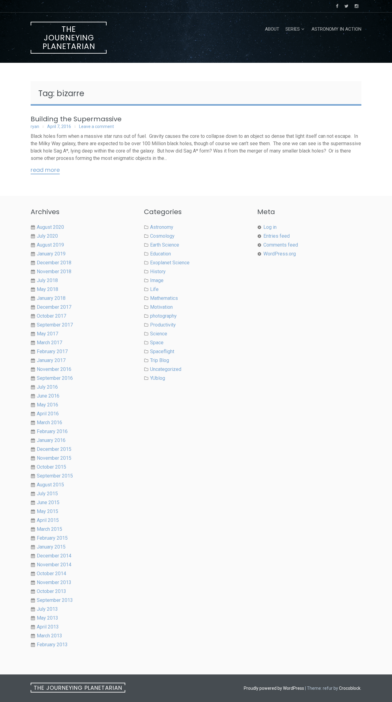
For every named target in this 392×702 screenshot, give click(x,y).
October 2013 (51, 591)
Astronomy (161, 227)
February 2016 (52, 431)
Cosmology (162, 236)
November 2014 (54, 565)
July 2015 (47, 493)
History (158, 271)
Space (157, 342)
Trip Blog (159, 360)
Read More (45, 170)
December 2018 (54, 263)
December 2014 (54, 556)
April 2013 (48, 627)
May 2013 (47, 618)
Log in (270, 227)
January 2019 (51, 254)
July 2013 (47, 609)
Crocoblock (349, 688)
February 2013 (52, 644)
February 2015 (52, 538)
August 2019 (50, 245)
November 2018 (54, 271)
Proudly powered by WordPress (274, 688)
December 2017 (54, 307)
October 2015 (51, 467)
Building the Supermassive (76, 119)
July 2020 (47, 236)
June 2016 (48, 396)
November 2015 (54, 458)
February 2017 (52, 351)
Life (154, 289)
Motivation (161, 307)
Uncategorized (165, 369)
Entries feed (276, 236)
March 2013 (49, 636)
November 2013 (54, 582)
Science (158, 334)
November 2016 (54, 369)
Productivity (163, 325)
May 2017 (47, 334)
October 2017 (51, 316)
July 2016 (47, 387)
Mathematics (164, 298)
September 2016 (55, 378)
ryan (35, 126)
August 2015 (50, 485)
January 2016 (51, 440)
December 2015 (54, 449)
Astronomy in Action (336, 29)
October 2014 (51, 573)
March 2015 (49, 529)
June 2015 (48, 502)
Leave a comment (96, 126)
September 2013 (55, 600)
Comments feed (280, 245)
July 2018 (47, 280)
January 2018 (51, 298)
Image (157, 280)
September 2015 (55, 476)
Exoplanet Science (170, 263)
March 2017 (49, 342)
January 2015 (51, 547)
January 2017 (51, 360)
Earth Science (164, 245)
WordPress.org (279, 254)
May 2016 (47, 405)
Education (160, 254)
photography (163, 316)
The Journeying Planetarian (69, 38)
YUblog (157, 378)
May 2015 (47, 511)
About (272, 29)
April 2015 (48, 520)
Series (292, 29)
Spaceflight (162, 351)
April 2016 (48, 414)
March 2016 (49, 422)
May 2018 (47, 289)
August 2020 (50, 227)
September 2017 (55, 325)
